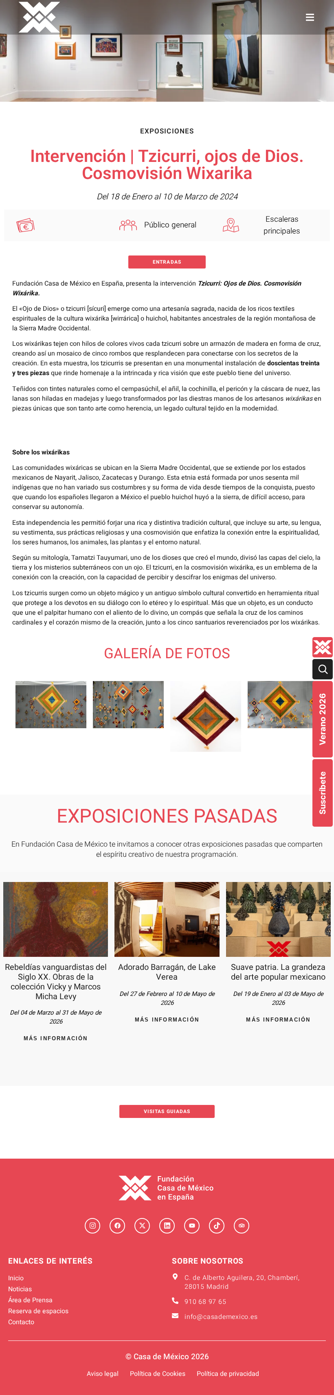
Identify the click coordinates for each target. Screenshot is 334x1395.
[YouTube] (192, 1225)
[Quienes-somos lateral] (322, 647)
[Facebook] (117, 1225)
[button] (310, 17)
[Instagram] (92, 1225)
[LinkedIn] (167, 1225)
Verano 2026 (322, 719)
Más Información (56, 1038)
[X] (142, 1225)
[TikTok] (216, 1225)
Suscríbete (322, 792)
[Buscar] (322, 669)
